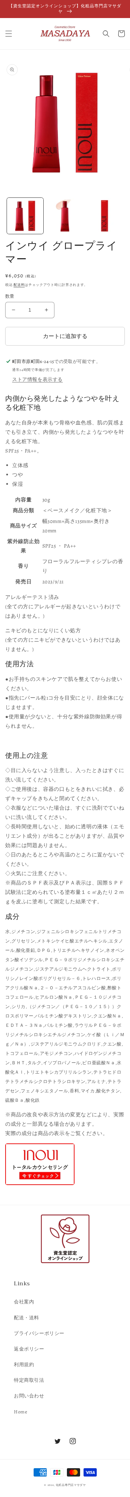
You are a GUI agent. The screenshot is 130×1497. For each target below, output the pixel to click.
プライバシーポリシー (39, 1333)
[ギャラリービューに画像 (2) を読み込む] (65, 216)
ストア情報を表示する (37, 379)
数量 (10, 296)
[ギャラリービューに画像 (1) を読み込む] (25, 216)
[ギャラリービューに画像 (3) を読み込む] (104, 216)
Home (20, 1412)
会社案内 (24, 1302)
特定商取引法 (29, 1380)
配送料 (19, 284)
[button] (8, 33)
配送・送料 (26, 1317)
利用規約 (24, 1364)
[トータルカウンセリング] (40, 1184)
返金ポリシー (29, 1349)
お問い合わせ (29, 1396)
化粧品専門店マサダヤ (71, 1485)
